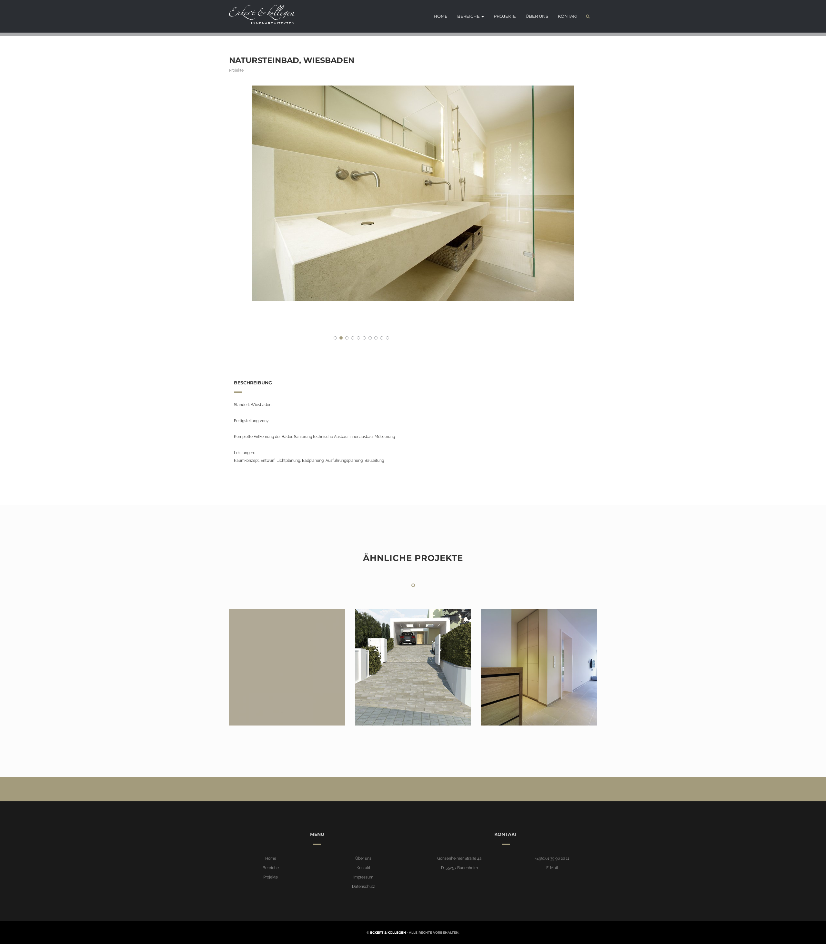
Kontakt (568, 16)
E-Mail (552, 868)
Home (441, 16)
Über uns (537, 16)
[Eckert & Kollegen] (259, 14)
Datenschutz (363, 886)
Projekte (505, 16)
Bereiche (469, 16)
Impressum (363, 877)
